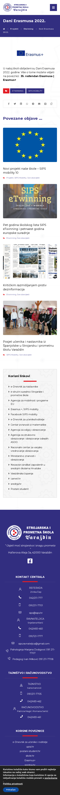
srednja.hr (16, 483)
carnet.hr (16, 478)
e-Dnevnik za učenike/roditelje (27, 419)
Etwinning (18, 91)
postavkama (51, 778)
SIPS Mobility (35, 91)
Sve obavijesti (33, 178)
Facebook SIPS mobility (24, 414)
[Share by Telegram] (33, 104)
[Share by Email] (39, 104)
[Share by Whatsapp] (27, 104)
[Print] (45, 104)
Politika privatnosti (13, 783)
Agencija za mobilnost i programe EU (29, 402)
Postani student (20, 489)
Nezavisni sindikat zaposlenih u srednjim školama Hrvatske (28, 466)
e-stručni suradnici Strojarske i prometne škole (27, 393)
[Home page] (4, 29)
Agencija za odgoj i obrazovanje (28, 429)
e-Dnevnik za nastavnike (24, 386)
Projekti (10, 178)
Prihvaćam (11, 789)
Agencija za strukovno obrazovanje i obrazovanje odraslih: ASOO (30, 439)
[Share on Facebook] (9, 104)
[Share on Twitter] (15, 104)
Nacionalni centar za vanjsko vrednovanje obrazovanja (26, 449)
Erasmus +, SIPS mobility (25, 409)
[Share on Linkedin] (21, 104)
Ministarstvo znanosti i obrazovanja (23, 458)
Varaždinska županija (22, 473)
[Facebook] (30, 561)
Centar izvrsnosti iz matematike (28, 424)
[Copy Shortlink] (51, 104)
